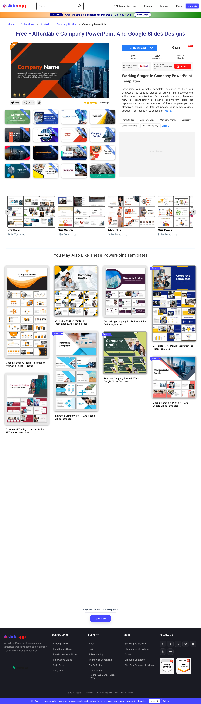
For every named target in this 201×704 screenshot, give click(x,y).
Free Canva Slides (62, 660)
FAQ (91, 649)
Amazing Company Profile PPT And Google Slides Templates (122, 380)
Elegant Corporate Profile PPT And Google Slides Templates (170, 404)
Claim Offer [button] (142, 14)
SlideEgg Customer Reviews (139, 665)
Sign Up (192, 5)
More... (165, 125)
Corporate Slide (147, 120)
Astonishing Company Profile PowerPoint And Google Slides (125, 323)
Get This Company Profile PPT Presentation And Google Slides (71, 322)
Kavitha (180, 58)
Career (128, 654)
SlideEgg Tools (60, 643)
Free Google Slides (62, 649)
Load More (100, 618)
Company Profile (168, 120)
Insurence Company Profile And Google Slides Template (75, 417)
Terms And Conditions (100, 660)
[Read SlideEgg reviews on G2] (167, 666)
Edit (183, 47)
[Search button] (79, 6)
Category (58, 670)
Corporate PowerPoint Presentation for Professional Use (173, 347)
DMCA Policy (95, 665)
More (179, 6)
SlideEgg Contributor (135, 660)
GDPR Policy (95, 670)
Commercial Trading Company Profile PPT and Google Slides (25, 431)
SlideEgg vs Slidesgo (135, 643)
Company (186, 120)
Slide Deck (58, 665)
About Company (150, 126)
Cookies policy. (140, 701)
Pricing (148, 6)
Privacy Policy (96, 654)
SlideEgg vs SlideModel (137, 649)
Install (183, 66)
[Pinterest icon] (39, 102)
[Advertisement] (157, 154)
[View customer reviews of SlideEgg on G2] (183, 666)
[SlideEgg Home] (26, 636)
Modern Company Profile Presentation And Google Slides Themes (25, 364)
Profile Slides (128, 120)
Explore (164, 6)
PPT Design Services (125, 6)
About (92, 643)
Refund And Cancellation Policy (102, 676)
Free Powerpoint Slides (65, 654)
